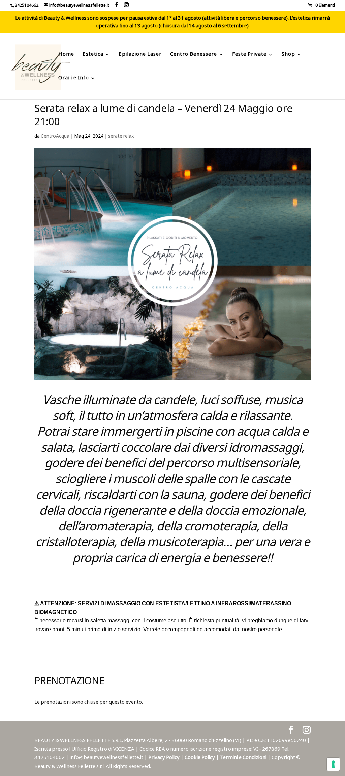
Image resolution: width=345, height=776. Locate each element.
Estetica (93, 55)
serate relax (121, 136)
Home (66, 55)
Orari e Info (73, 79)
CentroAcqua (55, 136)
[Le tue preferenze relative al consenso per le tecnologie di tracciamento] (333, 764)
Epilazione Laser (140, 55)
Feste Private (249, 55)
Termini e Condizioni (244, 757)
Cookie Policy (200, 757)
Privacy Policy (164, 757)
